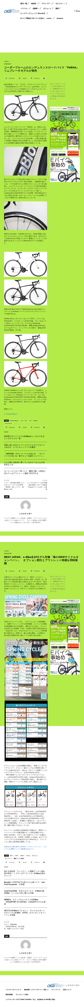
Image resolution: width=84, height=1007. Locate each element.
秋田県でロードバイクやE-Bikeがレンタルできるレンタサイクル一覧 (24, 437)
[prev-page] (5, 478)
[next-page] (8, 478)
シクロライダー (25, 513)
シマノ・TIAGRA (33, 420)
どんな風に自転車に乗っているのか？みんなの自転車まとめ (24, 463)
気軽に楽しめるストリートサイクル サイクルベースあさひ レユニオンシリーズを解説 (24, 446)
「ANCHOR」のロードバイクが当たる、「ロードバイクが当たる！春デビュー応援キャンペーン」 (24, 454)
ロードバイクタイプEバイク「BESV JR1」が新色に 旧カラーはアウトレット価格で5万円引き (26, 472)
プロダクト (6, 61)
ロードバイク (8, 423)
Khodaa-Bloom (11, 414)
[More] (44, 78)
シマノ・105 (23, 420)
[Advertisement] (42, 37)
